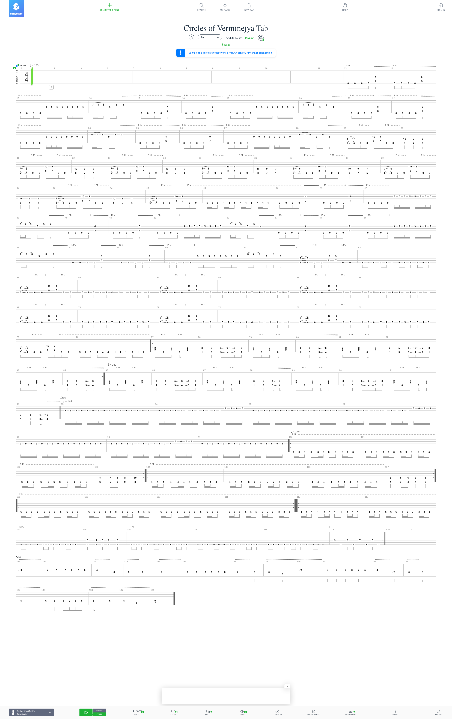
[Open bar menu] (51, 87)
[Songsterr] (16, 8)
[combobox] (210, 37)
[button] (16, 66)
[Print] (261, 38)
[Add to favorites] (191, 37)
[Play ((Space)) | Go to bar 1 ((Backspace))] (86, 712)
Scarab (226, 44)
